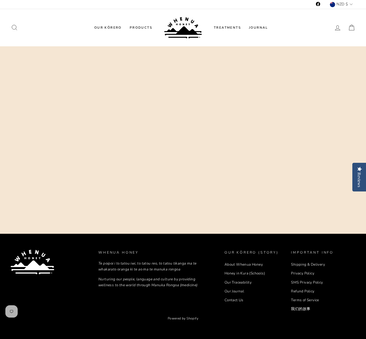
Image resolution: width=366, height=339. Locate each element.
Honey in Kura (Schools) (245, 273)
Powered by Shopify (183, 318)
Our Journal (234, 291)
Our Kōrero (108, 27)
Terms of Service (305, 300)
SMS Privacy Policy (307, 282)
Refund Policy (302, 291)
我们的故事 (300, 308)
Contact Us (234, 300)
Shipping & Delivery (308, 264)
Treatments (227, 27)
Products (141, 27)
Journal (258, 27)
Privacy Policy (302, 273)
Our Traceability (238, 282)
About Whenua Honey (244, 264)
